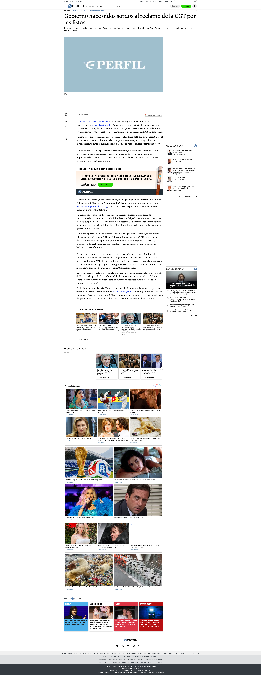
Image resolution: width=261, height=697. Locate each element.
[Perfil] (76, 598)
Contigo (115, 659)
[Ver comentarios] (195, 11)
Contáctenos (122, 662)
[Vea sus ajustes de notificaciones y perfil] (195, 6)
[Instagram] (134, 646)
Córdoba (125, 653)
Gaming (182, 653)
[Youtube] (128, 646)
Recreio (154, 659)
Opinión (110, 7)
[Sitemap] (144, 646)
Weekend (116, 656)
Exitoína (160, 1)
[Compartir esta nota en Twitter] (66, 121)
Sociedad (117, 7)
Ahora (64, 653)
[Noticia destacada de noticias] (76, 604)
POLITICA (67, 11)
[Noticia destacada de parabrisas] (151, 604)
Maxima (160, 659)
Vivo (187, 653)
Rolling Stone (138, 659)
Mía (141, 656)
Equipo (137, 662)
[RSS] (139, 646)
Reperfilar (132, 653)
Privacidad (131, 662)
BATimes (146, 656)
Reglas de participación (148, 662)
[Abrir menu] (65, 6)
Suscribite (186, 6)
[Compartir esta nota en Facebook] (66, 114)
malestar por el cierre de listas (93, 121)
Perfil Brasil (168, 1)
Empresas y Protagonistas (152, 653)
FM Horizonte (154, 656)
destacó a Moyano (122, 291)
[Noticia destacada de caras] (126, 604)
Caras (154, 1)
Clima (108, 653)
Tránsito (159, 662)
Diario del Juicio (194, 653)
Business (141, 1)
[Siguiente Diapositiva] (161, 368)
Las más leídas (175, 269)
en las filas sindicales (102, 125)
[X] (123, 646)
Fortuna (123, 656)
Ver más (191, 315)
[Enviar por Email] (66, 133)
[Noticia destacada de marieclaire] (101, 604)
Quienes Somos (112, 662)
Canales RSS (102, 662)
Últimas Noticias (92, 7)
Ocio (120, 653)
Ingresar (176, 6)
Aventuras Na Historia (126, 659)
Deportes (114, 653)
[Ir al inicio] (76, 6)
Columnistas (174, 145)
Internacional (101, 653)
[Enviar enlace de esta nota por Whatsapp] (66, 127)
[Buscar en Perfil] (195, 2)
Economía (86, 653)
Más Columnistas (187, 196)
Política (103, 7)
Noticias (148, 1)
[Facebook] (117, 646)
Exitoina (175, 653)
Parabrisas (130, 656)
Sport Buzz (147, 659)
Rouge (137, 656)
